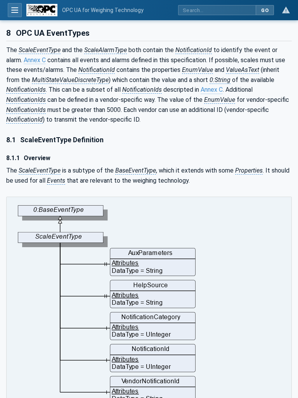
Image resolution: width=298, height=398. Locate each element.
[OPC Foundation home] (41, 10)
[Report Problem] (286, 10)
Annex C (35, 60)
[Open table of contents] (15, 10)
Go (265, 10)
